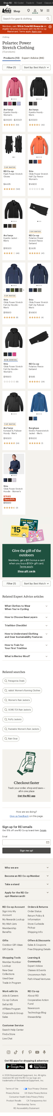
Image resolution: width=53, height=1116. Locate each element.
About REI (33, 995)
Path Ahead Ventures (39, 979)
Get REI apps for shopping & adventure (26, 1060)
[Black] (14, 104)
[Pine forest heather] (12, 290)
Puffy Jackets (14, 719)
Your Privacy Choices (37, 1088)
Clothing (5, 37)
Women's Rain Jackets (19, 700)
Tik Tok (15, 1052)
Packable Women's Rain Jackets (23, 729)
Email (4, 836)
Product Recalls (13, 1100)
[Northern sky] (35, 418)
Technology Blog (37, 1012)
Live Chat (7, 1038)
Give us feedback (19, 816)
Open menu (48, 10)
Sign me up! (26, 850)
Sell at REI (7, 1004)
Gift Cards (7, 949)
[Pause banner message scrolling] (50, 26)
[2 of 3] (39, 221)
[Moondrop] (5, 104)
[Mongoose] (14, 226)
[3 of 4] (14, 99)
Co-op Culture (10, 1000)
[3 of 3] (40, 221)
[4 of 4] (16, 99)
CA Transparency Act (36, 1100)
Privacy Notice (12, 1093)
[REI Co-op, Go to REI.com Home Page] (6, 10)
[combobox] (26, 18)
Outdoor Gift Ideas (12, 944)
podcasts (44, 1052)
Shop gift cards (26, 571)
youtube (37, 1052)
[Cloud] (35, 104)
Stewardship (34, 1016)
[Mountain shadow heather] (35, 162)
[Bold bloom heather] (14, 354)
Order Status (35, 911)
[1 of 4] (11, 99)
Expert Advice (35, 965)
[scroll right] (23, 290)
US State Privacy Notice (36, 1093)
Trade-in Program (11, 982)
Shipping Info (35, 932)
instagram (8, 1052)
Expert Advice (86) (33, 57)
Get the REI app (26, 795)
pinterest (30, 1052)
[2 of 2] (14, 157)
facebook (22, 1052)
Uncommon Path (37, 974)
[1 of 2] (13, 157)
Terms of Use (12, 1088)
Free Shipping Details (39, 949)
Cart (41, 10)
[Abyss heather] (31, 162)
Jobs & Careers (10, 995)
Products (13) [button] (11, 57)
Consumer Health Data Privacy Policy (26, 1097)
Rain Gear (13, 738)
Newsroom (34, 1008)
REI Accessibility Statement (26, 1108)
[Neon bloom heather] (40, 162)
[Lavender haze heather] (14, 480)
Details (43, 830)
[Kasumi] (19, 104)
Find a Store (8, 1034)
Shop (17, 11)
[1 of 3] (37, 221)
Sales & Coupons (37, 944)
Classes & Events (37, 970)
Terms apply (26, 566)
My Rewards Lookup (13, 919)
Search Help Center (13, 1029)
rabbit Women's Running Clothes (24, 690)
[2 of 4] (13, 99)
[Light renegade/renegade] (10, 104)
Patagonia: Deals (16, 681)
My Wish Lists (9, 923)
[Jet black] (31, 418)
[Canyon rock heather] (21, 290)
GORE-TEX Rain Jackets (19, 709)
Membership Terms (26, 1104)
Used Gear (8, 978)
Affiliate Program (11, 1008)
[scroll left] (4, 290)
